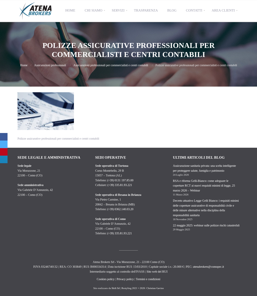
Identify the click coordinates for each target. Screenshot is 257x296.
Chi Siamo (93, 10)
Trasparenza (146, 10)
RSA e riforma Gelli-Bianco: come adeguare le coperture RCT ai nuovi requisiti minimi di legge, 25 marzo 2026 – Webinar (204, 185)
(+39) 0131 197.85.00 (120, 180)
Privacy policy (125, 279)
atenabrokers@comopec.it (208, 266)
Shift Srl (116, 288)
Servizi (118, 10)
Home (70, 10)
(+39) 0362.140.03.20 (120, 209)
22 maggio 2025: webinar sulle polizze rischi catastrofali (206, 225)
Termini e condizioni (148, 279)
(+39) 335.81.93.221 (119, 185)
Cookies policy (106, 279)
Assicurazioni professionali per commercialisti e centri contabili (110, 65)
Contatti (194, 10)
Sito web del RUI (157, 271)
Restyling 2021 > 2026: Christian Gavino (143, 288)
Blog (171, 10)
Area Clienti (223, 10)
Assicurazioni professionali (50, 65)
